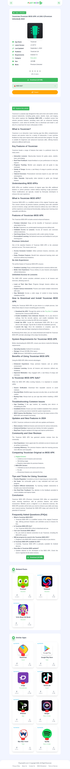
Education (22, 12)
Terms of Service (53, 766)
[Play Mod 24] (35, 3)
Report (36, 92)
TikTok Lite (47, 685)
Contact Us (32, 766)
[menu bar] (11, 3)
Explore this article (21, 108)
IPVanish (23, 713)
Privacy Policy (16, 766)
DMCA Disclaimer (41, 766)
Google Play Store (47, 657)
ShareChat (23, 657)
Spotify (47, 741)
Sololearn (47, 589)
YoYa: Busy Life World (23, 617)
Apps (17, 12)
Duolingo (23, 589)
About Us (24, 766)
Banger (47, 713)
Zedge (23, 685)
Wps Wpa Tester (23, 741)
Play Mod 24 (49, 311)
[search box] (59, 3)
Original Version (21, 456)
